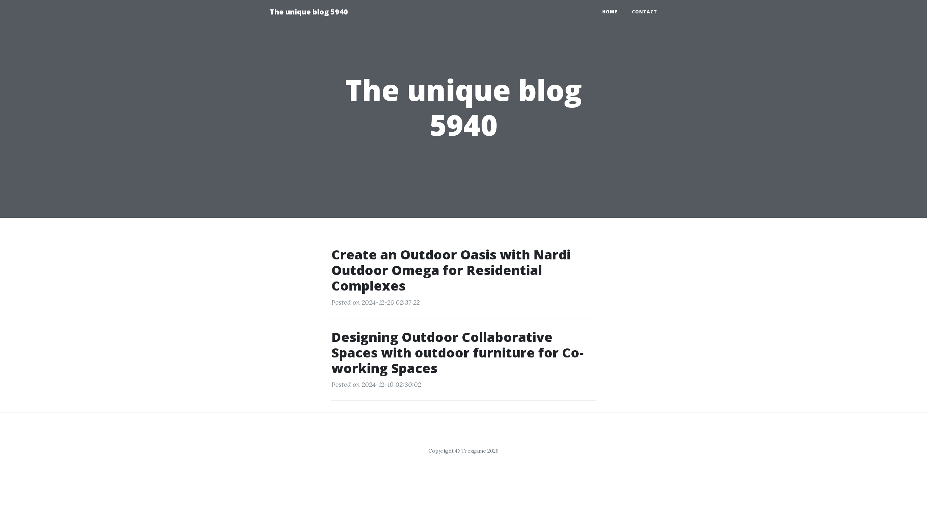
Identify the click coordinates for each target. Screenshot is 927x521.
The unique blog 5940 (309, 12)
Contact (644, 12)
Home (609, 12)
